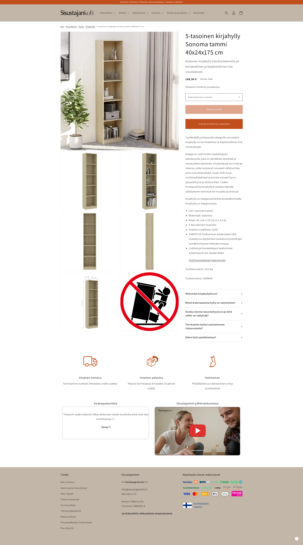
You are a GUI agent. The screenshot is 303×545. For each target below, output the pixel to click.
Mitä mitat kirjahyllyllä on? (201, 293)
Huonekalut (71, 26)
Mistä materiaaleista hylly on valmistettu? (210, 302)
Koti (62, 26)
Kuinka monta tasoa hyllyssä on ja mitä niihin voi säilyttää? (208, 313)
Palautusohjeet (68, 516)
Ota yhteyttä (67, 528)
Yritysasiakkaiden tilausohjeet (76, 522)
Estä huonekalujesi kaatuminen (207, 260)
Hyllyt (81, 26)
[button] (107, 12)
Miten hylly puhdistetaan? (200, 337)
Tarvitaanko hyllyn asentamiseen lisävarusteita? (205, 326)
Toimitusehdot (68, 505)
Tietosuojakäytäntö (70, 510)
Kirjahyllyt (90, 26)
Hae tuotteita (67, 482)
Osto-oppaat (67, 493)
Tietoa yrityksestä (69, 499)
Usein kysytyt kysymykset (73, 487)
